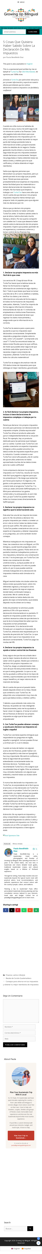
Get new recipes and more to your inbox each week (21, 28)
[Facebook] (34, 849)
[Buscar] (30, 1228)
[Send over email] (36, 910)
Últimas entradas (18, 844)
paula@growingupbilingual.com (21, 1145)
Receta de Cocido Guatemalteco (18, 978)
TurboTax (15, 71)
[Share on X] (12, 910)
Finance (9, 975)
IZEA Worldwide (28, 71)
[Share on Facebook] (5, 910)
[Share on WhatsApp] (24, 910)
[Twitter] (36, 849)
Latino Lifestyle (19, 975)
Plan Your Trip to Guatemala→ (21, 1137)
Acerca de (7, 844)
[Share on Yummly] (30, 910)
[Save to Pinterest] (18, 910)
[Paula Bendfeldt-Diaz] (8, 856)
